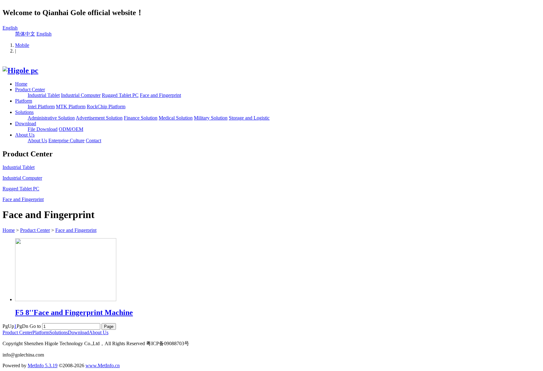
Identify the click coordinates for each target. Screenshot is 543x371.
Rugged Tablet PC (120, 95)
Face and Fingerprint (160, 95)
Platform (23, 101)
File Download (43, 129)
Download (25, 123)
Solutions (24, 112)
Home (21, 84)
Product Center (30, 89)
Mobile (22, 45)
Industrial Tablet (44, 95)
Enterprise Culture (66, 140)
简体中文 (25, 34)
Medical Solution (176, 118)
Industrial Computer (81, 95)
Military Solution (211, 118)
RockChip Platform (106, 106)
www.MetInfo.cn (102, 365)
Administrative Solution (51, 118)
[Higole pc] (20, 70)
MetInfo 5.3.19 (43, 365)
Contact (93, 140)
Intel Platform (41, 106)
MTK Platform (70, 106)
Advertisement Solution (99, 118)
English (10, 28)
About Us (25, 135)
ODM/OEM (71, 129)
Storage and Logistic (249, 118)
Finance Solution (140, 118)
